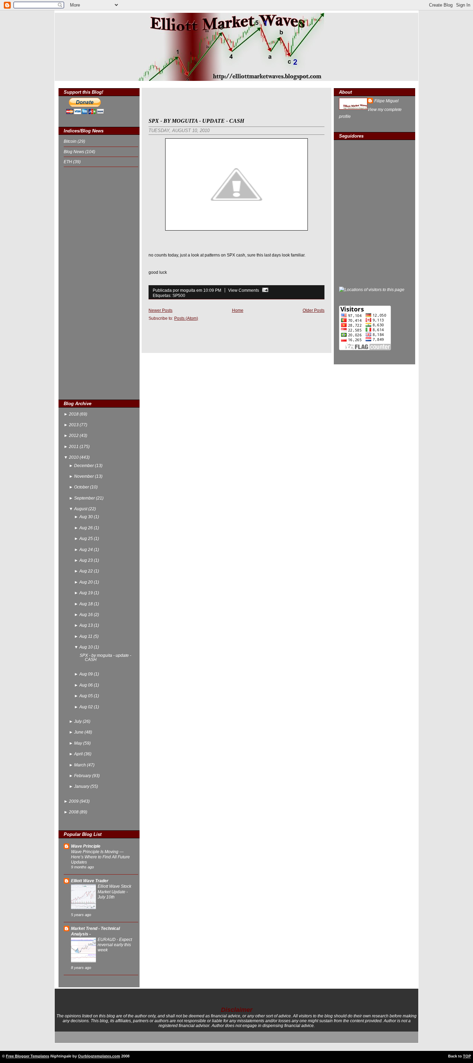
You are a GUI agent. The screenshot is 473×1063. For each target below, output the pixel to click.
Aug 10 (86, 647)
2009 (74, 801)
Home (237, 310)
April (79, 754)
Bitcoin (71, 141)
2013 (74, 424)
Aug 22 (86, 571)
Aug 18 (86, 604)
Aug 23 (86, 560)
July (78, 721)
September (85, 498)
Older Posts (313, 310)
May (78, 743)
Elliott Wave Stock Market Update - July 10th (114, 891)
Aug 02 (86, 707)
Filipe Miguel (386, 101)
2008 (74, 812)
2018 (74, 414)
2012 (74, 435)
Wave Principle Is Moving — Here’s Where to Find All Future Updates (100, 856)
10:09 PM (212, 290)
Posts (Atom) (186, 318)
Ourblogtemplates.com (99, 1056)
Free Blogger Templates (27, 1056)
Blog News (74, 151)
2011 (74, 446)
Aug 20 (86, 582)
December (84, 465)
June (79, 732)
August (81, 508)
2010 (74, 457)
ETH (68, 161)
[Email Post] (264, 290)
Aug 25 (86, 538)
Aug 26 (86, 527)
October (82, 487)
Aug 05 (86, 695)
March (80, 765)
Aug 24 (86, 549)
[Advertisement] (91, 282)
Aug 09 (86, 674)
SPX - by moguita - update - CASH (105, 657)
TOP (467, 1056)
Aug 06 (86, 685)
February (83, 775)
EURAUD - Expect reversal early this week (115, 944)
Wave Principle (85, 846)
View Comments (243, 290)
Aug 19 (86, 592)
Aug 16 (86, 614)
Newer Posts (160, 310)
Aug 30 (86, 516)
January (82, 786)
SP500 (178, 295)
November (84, 476)
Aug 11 (86, 636)
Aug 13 (86, 625)
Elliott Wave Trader (89, 880)
